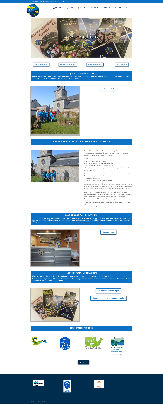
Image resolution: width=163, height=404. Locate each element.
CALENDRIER (106, 8)
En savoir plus (108, 232)
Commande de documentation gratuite (108, 298)
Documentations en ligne (108, 290)
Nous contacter (108, 88)
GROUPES (118, 8)
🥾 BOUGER (81, 8)
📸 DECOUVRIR (57, 8)
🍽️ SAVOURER (93, 8)
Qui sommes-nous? (41, 64)
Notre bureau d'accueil (67, 64)
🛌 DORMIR (70, 8)
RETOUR (83, 362)
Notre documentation (95, 64)
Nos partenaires (122, 64)
